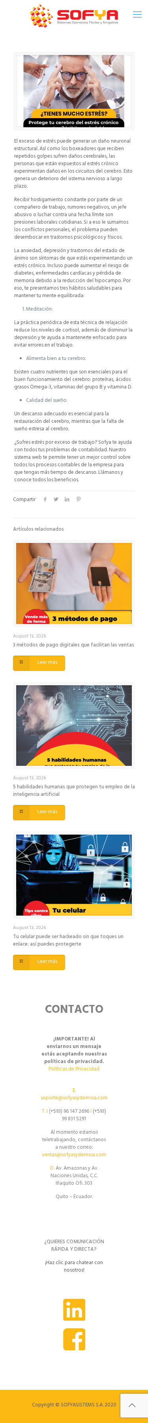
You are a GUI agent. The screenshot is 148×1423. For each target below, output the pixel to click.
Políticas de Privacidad (74, 1069)
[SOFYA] (74, 16)
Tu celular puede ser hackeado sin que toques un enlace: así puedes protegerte (68, 941)
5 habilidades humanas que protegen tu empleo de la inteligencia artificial (74, 791)
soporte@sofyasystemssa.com (74, 1098)
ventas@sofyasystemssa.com (74, 1155)
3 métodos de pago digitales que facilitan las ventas (73, 645)
